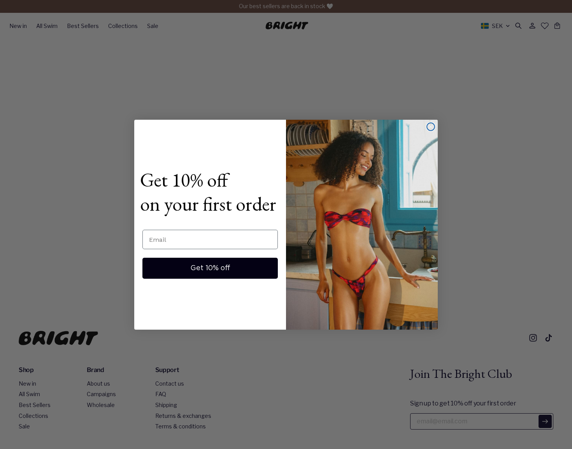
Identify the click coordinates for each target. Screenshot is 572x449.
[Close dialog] (431, 127)
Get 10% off (210, 268)
